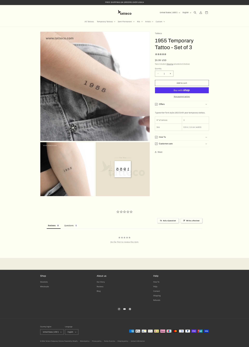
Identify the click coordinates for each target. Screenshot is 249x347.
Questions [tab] (69, 225)
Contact (156, 291)
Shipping (170, 64)
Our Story (101, 282)
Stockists (44, 282)
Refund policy (84, 341)
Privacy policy (97, 341)
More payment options (182, 96)
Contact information (138, 341)
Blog (99, 291)
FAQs (155, 286)
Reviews (100, 286)
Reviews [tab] (52, 225)
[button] (105, 21)
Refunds (156, 300)
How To (156, 282)
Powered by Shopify (71, 341)
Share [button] (160, 152)
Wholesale (44, 286)
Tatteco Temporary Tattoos (55, 341)
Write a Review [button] (193, 220)
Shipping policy (122, 341)
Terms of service (109, 341)
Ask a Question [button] (169, 220)
